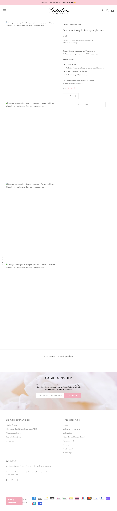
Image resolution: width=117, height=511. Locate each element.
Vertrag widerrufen (12, 501)
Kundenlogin (67, 452)
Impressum (10, 441)
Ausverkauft (84, 104)
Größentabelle (68, 449)
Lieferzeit (65, 43)
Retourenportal (68, 441)
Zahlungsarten (68, 445)
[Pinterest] (74, 88)
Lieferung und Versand (71, 429)
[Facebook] (68, 88)
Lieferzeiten (67, 433)
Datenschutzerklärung (13, 437)
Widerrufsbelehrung (13, 433)
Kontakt (65, 425)
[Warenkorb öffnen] (112, 10)
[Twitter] (71, 88)
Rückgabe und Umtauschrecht (74, 437)
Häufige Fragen (11, 425)
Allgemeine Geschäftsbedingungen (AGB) (21, 429)
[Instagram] (12, 479)
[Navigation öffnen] (4, 10)
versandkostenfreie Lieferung (84, 40)
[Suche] (107, 10)
